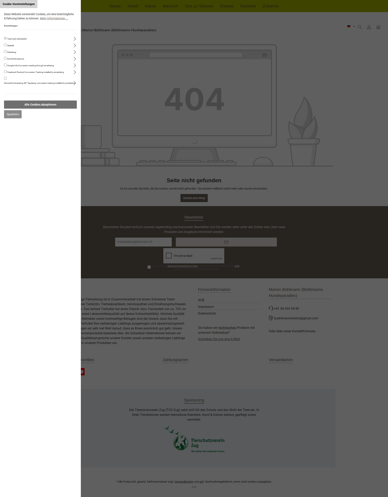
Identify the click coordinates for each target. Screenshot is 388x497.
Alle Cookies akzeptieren (40, 104)
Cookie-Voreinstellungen (19, 4)
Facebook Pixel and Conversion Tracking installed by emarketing (35, 72)
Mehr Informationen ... (54, 18)
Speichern (13, 114)
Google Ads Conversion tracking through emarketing (30, 65)
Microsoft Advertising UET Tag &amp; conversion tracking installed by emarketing (39, 83)
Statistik (10, 45)
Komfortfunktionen (15, 59)
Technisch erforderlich (17, 39)
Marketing (11, 52)
